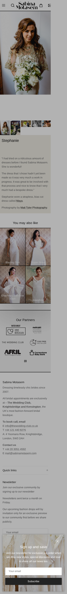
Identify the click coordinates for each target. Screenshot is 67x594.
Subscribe (33, 581)
